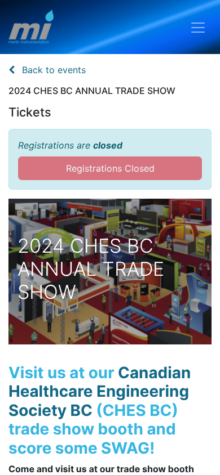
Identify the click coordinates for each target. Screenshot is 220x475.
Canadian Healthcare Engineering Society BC (99, 391)
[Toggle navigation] (198, 27)
